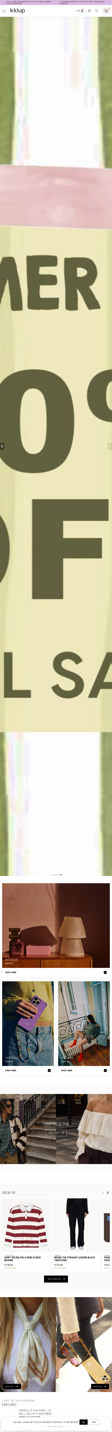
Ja (84, 1422)
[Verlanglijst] (96, 11)
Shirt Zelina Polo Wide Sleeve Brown (22, 1259)
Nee (94, 1422)
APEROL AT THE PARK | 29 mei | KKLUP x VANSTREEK (35, 1412)
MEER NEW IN (54, 1279)
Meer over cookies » (56, 1426)
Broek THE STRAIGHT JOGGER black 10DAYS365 (74, 1259)
